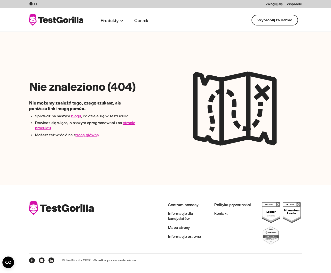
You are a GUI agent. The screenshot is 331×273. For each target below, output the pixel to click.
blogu (76, 116)
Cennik (141, 20)
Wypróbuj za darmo (274, 20)
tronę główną (87, 135)
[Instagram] (42, 260)
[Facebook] (32, 260)
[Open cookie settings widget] (8, 262)
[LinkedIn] (51, 260)
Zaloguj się (274, 4)
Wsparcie (294, 4)
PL (36, 4)
